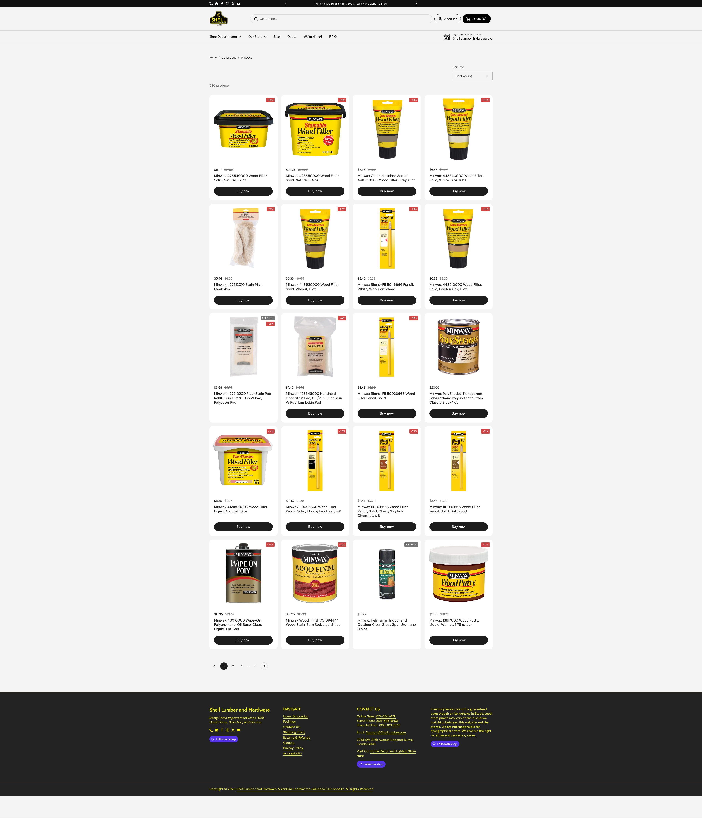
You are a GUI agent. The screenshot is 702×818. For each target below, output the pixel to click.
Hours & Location (295, 716)
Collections (229, 57)
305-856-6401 (387, 721)
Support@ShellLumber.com (386, 732)
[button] (477, 18)
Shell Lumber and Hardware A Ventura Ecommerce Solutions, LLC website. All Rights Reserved (305, 789)
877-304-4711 (386, 716)
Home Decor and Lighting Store (393, 751)
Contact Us (291, 727)
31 (256, 666)
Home (213, 57)
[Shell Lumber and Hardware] (218, 19)
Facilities (289, 722)
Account (450, 19)
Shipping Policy (294, 732)
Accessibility (292, 753)
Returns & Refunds (296, 737)
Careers (289, 743)
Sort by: (458, 67)
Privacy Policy (293, 748)
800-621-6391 (389, 725)
